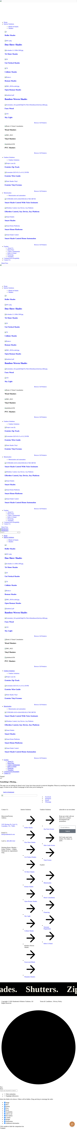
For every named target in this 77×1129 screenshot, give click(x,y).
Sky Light (8, 117)
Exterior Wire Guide (12, 176)
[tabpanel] (40, 76)
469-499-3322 (11, 841)
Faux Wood (9, 108)
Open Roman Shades (13, 90)
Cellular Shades (11, 72)
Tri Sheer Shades (11, 54)
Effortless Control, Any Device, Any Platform (22, 212)
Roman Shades (10, 81)
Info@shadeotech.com (8, 834)
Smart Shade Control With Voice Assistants (21, 203)
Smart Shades (10, 220)
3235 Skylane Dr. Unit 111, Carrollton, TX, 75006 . (9, 825)
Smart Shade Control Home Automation (20, 238)
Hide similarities (11, 1094)
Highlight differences (12, 1096)
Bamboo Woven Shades (16, 99)
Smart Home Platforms (14, 229)
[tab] (13, 26)
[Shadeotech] (4, 529)
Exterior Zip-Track (12, 167)
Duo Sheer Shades (13, 44)
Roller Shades (10, 35)
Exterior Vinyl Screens (13, 185)
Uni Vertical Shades (12, 63)
